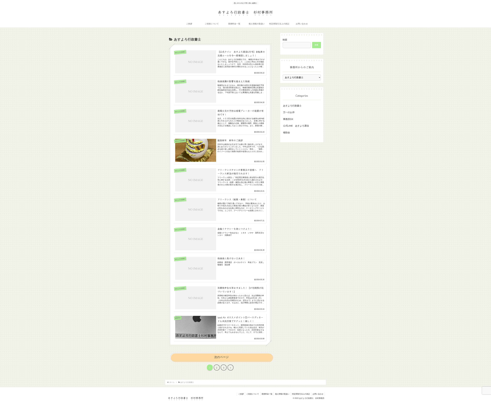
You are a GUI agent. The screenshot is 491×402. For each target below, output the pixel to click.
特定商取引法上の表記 (301, 394)
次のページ (221, 357)
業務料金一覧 (267, 394)
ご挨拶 (241, 394)
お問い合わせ (318, 394)
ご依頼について (252, 394)
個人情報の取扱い (282, 394)
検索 (285, 39)
